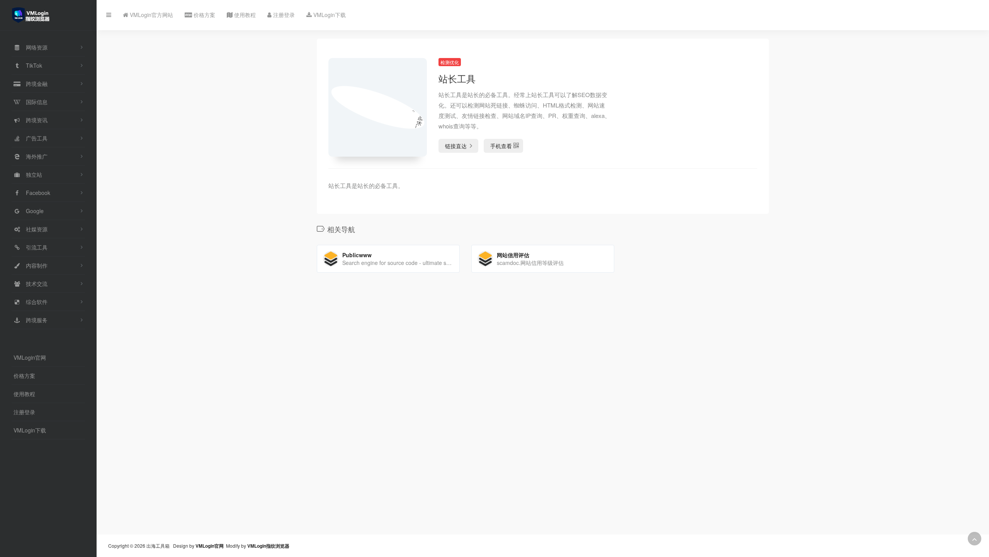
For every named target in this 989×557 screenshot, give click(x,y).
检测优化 (449, 62)
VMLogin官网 (30, 357)
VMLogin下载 (30, 430)
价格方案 (24, 375)
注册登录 (24, 412)
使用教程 (24, 394)
